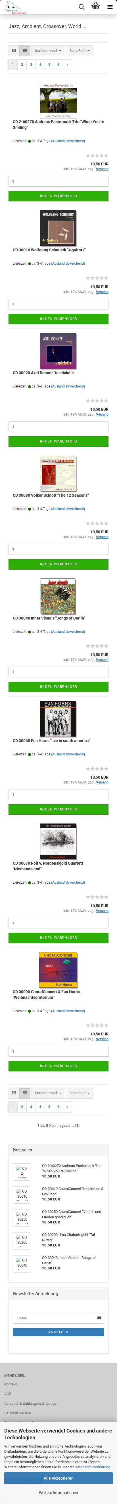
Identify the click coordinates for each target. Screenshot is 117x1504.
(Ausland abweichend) (68, 141)
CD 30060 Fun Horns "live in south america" (51, 740)
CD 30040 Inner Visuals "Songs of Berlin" (49, 618)
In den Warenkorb (58, 196)
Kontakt (10, 1384)
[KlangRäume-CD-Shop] (13, 7)
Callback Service (17, 1413)
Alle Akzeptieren (59, 1478)
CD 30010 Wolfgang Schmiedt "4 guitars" (49, 250)
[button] (14, 50)
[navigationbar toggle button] (110, 7)
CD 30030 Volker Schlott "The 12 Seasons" (51, 495)
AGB (7, 1394)
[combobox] (48, 50)
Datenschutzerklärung (92, 1467)
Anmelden (58, 1332)
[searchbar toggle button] (81, 7)
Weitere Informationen (58, 1492)
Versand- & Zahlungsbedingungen (31, 1403)
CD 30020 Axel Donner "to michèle (43, 372)
